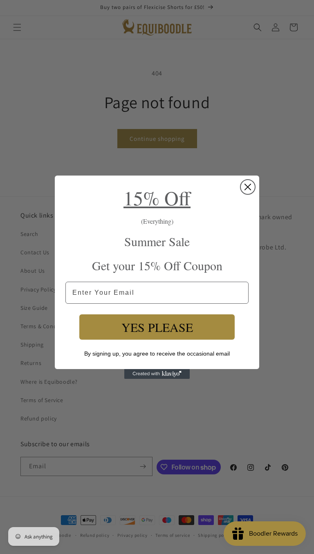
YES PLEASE (157, 327)
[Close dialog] (247, 187)
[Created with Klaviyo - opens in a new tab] (157, 374)
